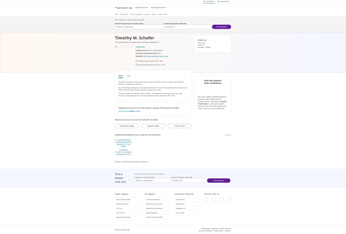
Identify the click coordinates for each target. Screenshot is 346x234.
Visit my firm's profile (129, 111)
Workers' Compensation (136, 14)
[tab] (120, 76)
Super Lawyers (121, 194)
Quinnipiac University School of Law (156, 56)
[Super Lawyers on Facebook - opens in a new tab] (206, 199)
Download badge (127, 126)
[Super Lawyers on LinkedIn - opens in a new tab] (229, 199)
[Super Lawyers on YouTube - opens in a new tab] (221, 199)
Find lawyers (221, 27)
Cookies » (228, 231)
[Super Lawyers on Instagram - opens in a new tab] (214, 199)
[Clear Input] (161, 27)
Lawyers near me (141, 7)
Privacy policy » (219, 231)
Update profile (153, 126)
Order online (179, 126)
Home (116, 14)
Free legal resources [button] (158, 7)
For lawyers (150, 194)
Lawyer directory (124, 14)
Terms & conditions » (206, 231)
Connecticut (147, 14)
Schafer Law (140, 47)
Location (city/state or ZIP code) (174, 24)
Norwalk (154, 14)
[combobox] (139, 27)
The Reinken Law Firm (123, 154)
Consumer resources (184, 194)
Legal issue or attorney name (145, 177)
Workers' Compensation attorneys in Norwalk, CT (132, 162)
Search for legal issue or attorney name (129, 24)
